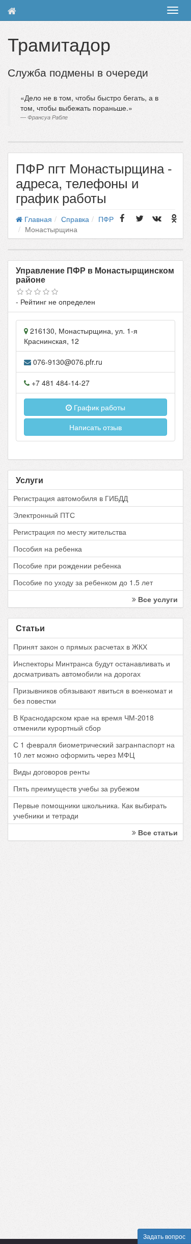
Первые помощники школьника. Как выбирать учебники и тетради (90, 810)
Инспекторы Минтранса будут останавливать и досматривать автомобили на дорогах (91, 668)
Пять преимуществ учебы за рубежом (76, 788)
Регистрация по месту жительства (69, 532)
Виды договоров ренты (51, 771)
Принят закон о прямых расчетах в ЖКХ (80, 646)
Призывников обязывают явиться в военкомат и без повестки (93, 695)
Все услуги (157, 599)
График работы (98, 407)
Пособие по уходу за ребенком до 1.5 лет (83, 582)
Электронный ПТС (44, 515)
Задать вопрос (164, 1236)
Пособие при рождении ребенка (67, 565)
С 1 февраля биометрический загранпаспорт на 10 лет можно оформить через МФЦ (94, 749)
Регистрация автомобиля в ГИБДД (70, 498)
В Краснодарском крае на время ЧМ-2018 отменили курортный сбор (83, 722)
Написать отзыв (95, 427)
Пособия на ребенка (47, 548)
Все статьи (157, 832)
